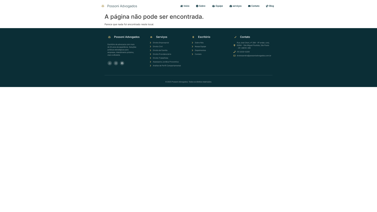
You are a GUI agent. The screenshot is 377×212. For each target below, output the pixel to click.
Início (186, 6)
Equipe (219, 6)
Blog (271, 6)
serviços (237, 6)
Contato (255, 6)
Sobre (202, 6)
